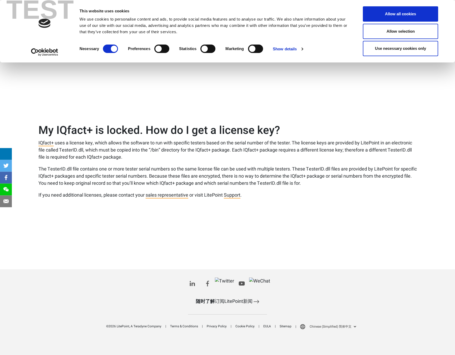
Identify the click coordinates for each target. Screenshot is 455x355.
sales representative (167, 195)
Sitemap (285, 326)
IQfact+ (46, 143)
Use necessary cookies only (400, 48)
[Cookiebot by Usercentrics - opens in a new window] (45, 52)
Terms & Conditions (184, 326)
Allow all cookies (400, 14)
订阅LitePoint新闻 (225, 301)
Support (232, 195)
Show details (285, 49)
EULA (267, 326)
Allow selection (401, 31)
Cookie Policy (245, 326)
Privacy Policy (217, 326)
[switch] (161, 49)
